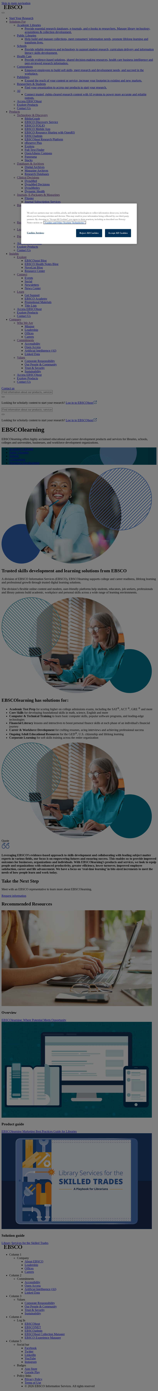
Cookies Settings (35, 233)
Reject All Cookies (89, 233)
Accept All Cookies (118, 233)
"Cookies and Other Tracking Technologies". (65, 222)
